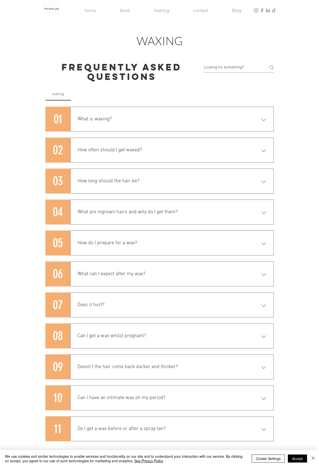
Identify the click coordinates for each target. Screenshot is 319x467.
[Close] (313, 458)
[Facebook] (262, 10)
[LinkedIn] (268, 10)
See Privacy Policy (148, 460)
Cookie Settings (268, 458)
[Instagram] (256, 10)
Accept (297, 458)
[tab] (58, 94)
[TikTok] (274, 10)
